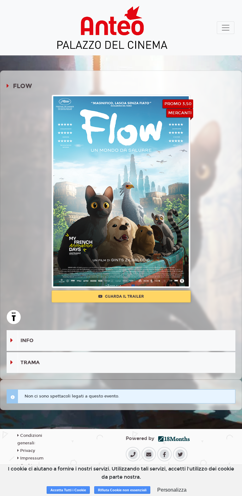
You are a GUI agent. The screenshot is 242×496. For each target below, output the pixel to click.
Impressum (31, 458)
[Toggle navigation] (225, 27)
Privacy (27, 450)
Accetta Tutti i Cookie (68, 490)
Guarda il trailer (124, 296)
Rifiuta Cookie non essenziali (122, 490)
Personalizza (172, 490)
